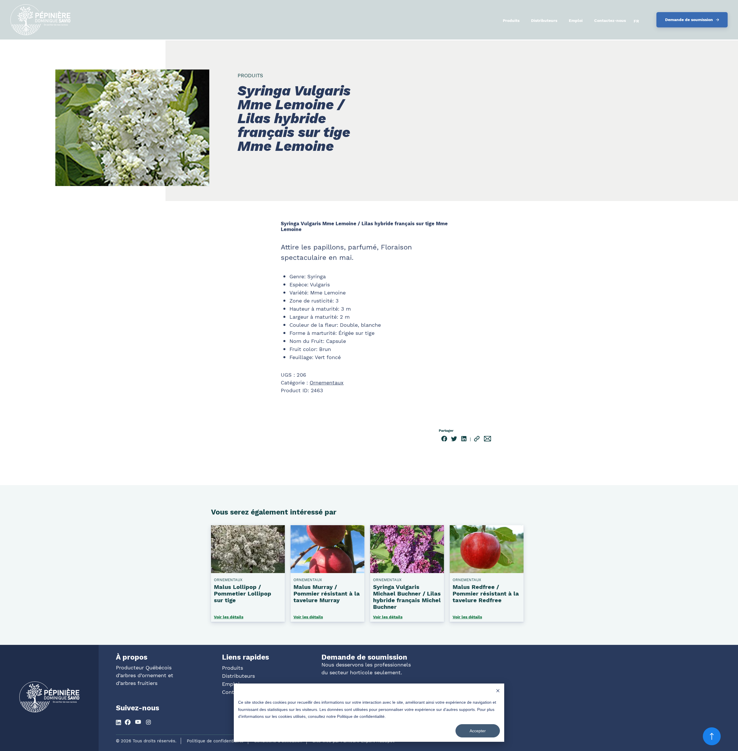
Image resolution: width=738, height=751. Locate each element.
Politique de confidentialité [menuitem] (215, 741)
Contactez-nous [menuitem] (610, 20)
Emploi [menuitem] (576, 20)
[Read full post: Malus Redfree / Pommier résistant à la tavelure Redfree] (487, 571)
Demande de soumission (689, 19)
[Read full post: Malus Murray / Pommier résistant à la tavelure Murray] (327, 571)
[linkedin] (463, 439)
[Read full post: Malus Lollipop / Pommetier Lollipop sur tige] (248, 571)
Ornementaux (327, 383)
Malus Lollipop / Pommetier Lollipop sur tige (242, 593)
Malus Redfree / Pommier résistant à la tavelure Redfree (486, 593)
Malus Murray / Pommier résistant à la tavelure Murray (326, 593)
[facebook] (444, 439)
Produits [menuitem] (511, 20)
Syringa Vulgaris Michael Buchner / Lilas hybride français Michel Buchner (407, 596)
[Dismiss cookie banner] (498, 691)
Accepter (478, 731)
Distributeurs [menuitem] (544, 20)
